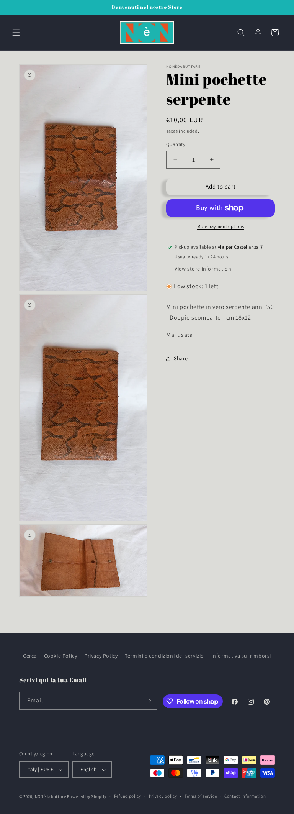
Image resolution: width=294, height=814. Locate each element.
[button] (16, 32)
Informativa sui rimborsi (241, 655)
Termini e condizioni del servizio (164, 655)
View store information (203, 268)
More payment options (220, 226)
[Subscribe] (148, 701)
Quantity (175, 144)
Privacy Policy (101, 655)
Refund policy (127, 796)
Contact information (245, 796)
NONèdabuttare (50, 796)
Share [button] (181, 358)
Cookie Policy (60, 655)
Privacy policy (163, 796)
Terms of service (201, 796)
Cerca (30, 655)
